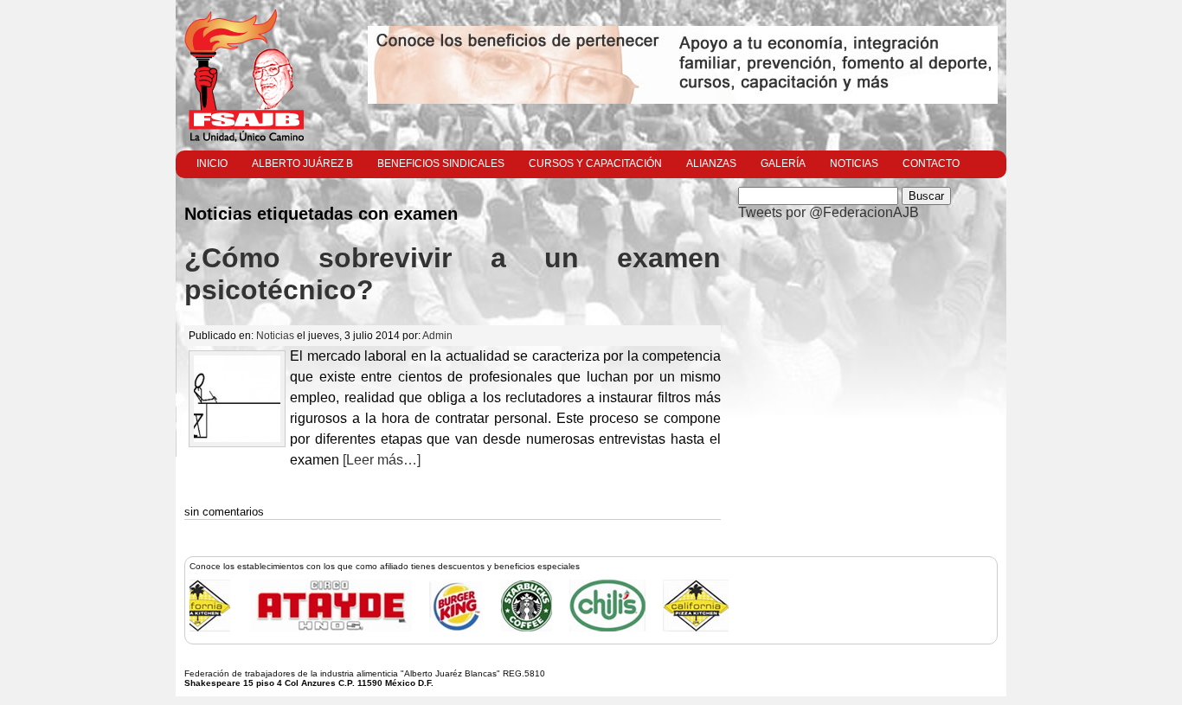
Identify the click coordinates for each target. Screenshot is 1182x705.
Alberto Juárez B (302, 163)
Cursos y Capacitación (595, 163)
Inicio (212, 163)
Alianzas (711, 163)
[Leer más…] (380, 459)
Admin (437, 336)
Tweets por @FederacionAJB (828, 212)
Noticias (854, 163)
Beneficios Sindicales (440, 163)
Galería (783, 163)
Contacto (931, 163)
